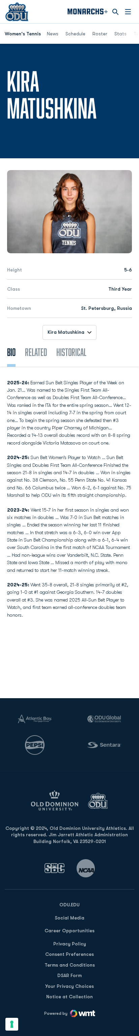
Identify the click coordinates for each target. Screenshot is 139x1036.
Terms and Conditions (70, 965)
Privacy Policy (69, 943)
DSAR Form (69, 975)
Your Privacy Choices (69, 986)
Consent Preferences (69, 954)
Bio (11, 352)
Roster (99, 33)
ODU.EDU (69, 904)
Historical (71, 352)
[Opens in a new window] (55, 868)
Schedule (75, 33)
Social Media (69, 917)
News (52, 33)
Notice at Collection (69, 996)
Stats (120, 33)
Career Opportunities (69, 930)
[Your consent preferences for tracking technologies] (11, 1024)
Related (36, 352)
